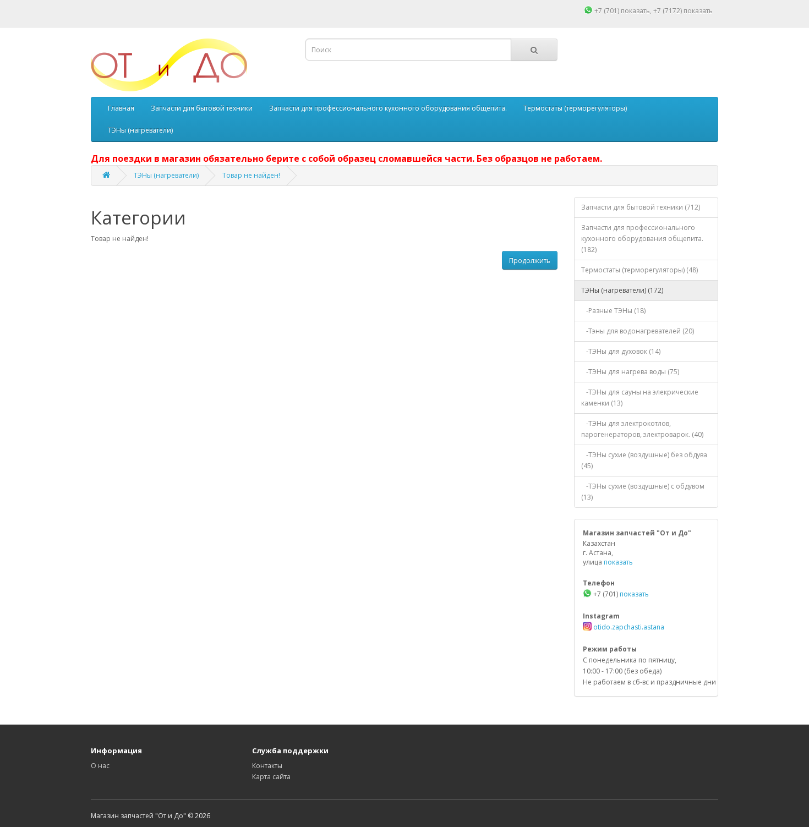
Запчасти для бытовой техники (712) (640, 207)
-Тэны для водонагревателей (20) (637, 331)
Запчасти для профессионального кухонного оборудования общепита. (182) (642, 238)
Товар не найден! (251, 175)
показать (635, 10)
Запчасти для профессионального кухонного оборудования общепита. (388, 108)
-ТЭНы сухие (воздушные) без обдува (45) (644, 460)
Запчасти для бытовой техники (202, 108)
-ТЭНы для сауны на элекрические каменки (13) (639, 397)
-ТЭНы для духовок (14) (620, 351)
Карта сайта (271, 776)
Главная (121, 108)
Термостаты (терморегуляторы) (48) (639, 270)
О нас (100, 765)
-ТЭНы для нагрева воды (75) (630, 371)
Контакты (267, 765)
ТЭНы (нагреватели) (140, 130)
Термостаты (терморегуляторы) (575, 108)
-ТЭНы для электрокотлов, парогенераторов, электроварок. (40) (642, 429)
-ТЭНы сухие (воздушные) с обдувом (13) (642, 491)
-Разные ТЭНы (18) (613, 310)
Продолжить (529, 260)
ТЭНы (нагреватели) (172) (622, 290)
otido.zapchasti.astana (628, 627)
